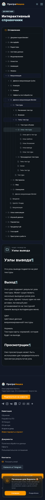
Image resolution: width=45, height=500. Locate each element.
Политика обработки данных (14, 443)
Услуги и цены (8, 428)
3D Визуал (6, 422)
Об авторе (6, 425)
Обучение (6, 415)
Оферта (5, 447)
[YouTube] (24, 404)
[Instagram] (7, 404)
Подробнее (34, 493)
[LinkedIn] (15, 404)
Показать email (11, 462)
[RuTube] (28, 404)
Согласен (15, 493)
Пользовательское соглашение (15, 450)
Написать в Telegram (12, 467)
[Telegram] (3, 404)
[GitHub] (19, 404)
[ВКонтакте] (11, 404)
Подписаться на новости (16, 397)
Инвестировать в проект (12, 432)
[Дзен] (32, 404)
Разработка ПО (8, 419)
